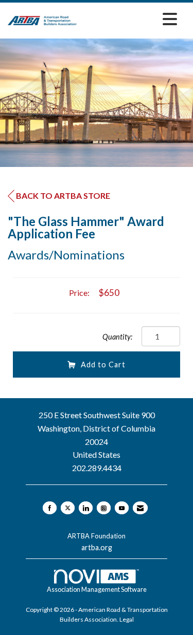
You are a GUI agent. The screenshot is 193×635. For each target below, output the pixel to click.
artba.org (96, 547)
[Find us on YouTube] (122, 507)
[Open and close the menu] (130, 18)
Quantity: (117, 336)
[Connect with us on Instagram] (104, 507)
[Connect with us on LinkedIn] (86, 507)
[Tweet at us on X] (68, 507)
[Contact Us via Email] (140, 507)
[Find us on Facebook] (50, 507)
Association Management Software (97, 589)
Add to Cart (103, 364)
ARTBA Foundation (96, 536)
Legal (126, 619)
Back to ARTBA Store (63, 195)
